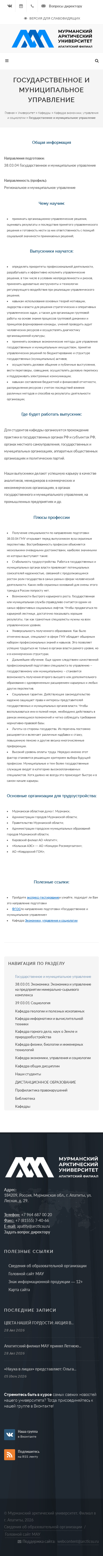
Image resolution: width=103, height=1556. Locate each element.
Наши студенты (28, 1074)
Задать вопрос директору (27, 1232)
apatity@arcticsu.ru (33, 1226)
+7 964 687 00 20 (36, 1214)
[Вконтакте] (9, 6)
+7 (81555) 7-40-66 (32, 1220)
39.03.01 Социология (32, 1003)
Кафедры (44, 112)
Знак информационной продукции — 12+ (46, 1281)
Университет (26, 112)
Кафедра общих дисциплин (37, 1066)
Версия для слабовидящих (54, 18)
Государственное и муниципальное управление (53, 976)
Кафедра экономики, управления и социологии (53, 1058)
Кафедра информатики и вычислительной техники (49, 1021)
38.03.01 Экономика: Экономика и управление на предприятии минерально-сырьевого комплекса (53, 989)
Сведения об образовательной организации (48, 1265)
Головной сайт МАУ (26, 1273)
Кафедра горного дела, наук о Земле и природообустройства (46, 1034)
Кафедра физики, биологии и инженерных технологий (49, 1047)
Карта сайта (19, 1289)
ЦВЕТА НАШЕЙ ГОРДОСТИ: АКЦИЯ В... (39, 1323)
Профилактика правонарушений (41, 1090)
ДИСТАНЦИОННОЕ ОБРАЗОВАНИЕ (45, 1082)
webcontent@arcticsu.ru (78, 1541)
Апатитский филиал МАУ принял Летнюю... (42, 1346)
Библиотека (25, 1098)
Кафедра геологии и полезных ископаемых (49, 1011)
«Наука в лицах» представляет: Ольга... (40, 1369)
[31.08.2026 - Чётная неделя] (20, 6)
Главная (10, 112)
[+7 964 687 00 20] (32, 6)
